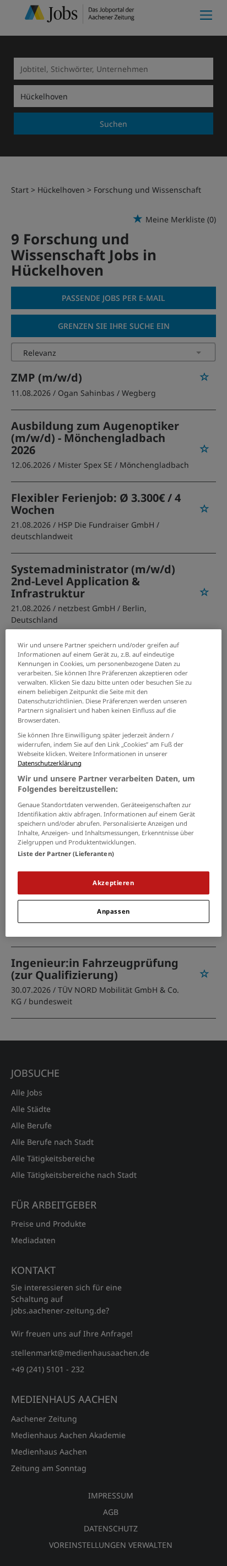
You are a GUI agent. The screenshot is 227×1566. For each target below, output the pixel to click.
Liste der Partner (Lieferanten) (66, 853)
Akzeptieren (113, 883)
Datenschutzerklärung (50, 763)
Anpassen (113, 911)
